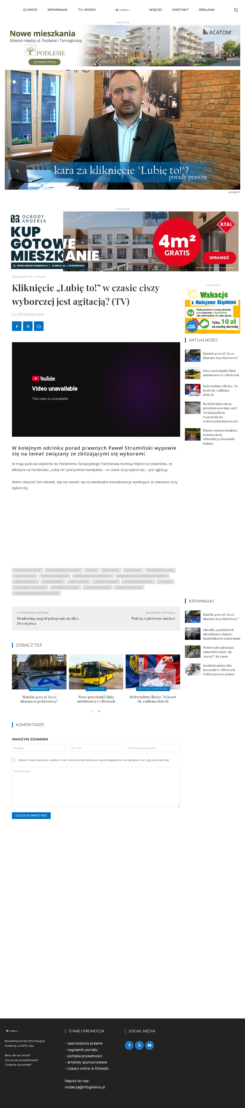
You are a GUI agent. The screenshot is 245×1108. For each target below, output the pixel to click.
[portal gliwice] (32, 1031)
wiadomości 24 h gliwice (30, 587)
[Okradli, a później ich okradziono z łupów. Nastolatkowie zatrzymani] (192, 634)
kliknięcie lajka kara (54, 576)
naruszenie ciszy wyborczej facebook (142, 576)
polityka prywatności (84, 1056)
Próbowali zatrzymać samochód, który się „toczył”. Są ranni (218, 651)
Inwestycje (96, 688)
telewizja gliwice (106, 581)
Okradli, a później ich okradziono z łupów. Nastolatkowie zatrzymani (221, 634)
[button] (236, 10)
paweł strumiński (26, 581)
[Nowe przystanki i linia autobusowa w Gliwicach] (96, 671)
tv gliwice (165, 581)
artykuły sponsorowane (87, 1062)
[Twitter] (28, 326)
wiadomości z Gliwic (65, 587)
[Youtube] (149, 1045)
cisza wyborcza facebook (63, 570)
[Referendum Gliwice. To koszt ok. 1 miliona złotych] (153, 671)
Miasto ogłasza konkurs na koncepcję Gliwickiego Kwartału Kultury (220, 436)
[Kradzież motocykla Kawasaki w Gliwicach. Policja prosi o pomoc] (192, 669)
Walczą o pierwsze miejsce (153, 618)
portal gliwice (78, 581)
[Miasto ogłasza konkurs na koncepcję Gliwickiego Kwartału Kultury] (192, 434)
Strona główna (22, 276)
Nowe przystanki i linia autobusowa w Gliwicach (96, 699)
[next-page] (99, 711)
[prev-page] (92, 711)
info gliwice (111, 570)
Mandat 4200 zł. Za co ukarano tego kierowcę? (39, 699)
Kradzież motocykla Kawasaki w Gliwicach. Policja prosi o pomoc (219, 669)
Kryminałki (39, 688)
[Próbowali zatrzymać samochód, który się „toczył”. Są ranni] (192, 651)
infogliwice (133, 570)
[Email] (39, 326)
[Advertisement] (96, 530)
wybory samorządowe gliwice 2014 (36, 593)
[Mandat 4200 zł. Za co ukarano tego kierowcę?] (39, 671)
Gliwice (41, 276)
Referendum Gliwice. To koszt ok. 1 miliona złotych (153, 699)
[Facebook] (17, 326)
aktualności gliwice (27, 570)
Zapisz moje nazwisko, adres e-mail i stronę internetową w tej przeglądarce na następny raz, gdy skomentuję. (94, 760)
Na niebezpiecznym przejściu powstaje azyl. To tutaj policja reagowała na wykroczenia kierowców (220, 412)
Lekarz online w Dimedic (88, 1068)
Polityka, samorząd (153, 688)
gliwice (91, 570)
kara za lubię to (25, 576)
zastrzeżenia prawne (85, 1043)
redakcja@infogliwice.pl (85, 1087)
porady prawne (53, 581)
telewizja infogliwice (138, 581)
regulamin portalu (82, 1049)
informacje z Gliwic (160, 570)
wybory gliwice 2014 (129, 587)
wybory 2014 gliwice (97, 587)
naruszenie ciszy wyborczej (93, 576)
